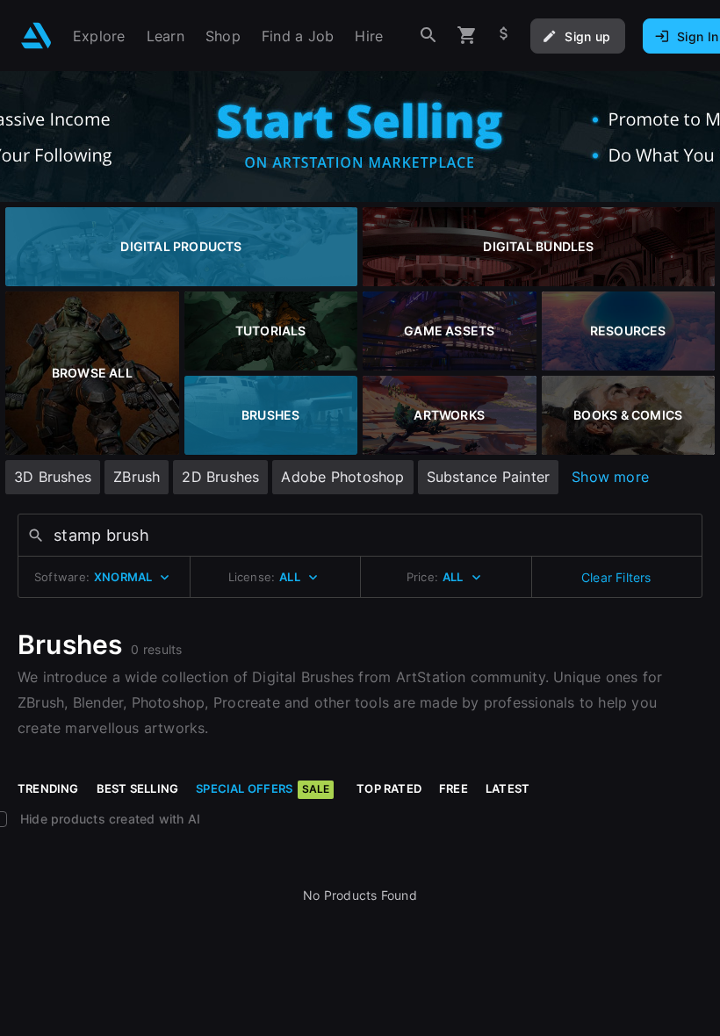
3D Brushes (52, 477)
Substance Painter (489, 477)
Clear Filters (616, 577)
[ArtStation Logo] (36, 35)
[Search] (428, 36)
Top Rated (388, 788)
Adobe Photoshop (342, 477)
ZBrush (136, 477)
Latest (507, 788)
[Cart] (467, 36)
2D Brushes (220, 477)
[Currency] (504, 36)
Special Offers (262, 788)
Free (453, 788)
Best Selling (138, 788)
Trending (48, 788)
